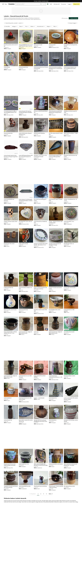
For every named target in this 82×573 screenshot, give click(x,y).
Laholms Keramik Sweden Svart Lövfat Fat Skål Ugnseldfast (55, 156)
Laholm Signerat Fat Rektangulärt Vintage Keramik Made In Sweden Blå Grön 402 (25, 200)
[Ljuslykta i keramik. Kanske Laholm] (11, 213)
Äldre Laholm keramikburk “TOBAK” (71, 133)
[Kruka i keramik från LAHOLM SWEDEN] (41, 368)
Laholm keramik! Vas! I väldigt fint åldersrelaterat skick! (25, 332)
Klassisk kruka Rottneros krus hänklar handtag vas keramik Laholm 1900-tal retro (9, 465)
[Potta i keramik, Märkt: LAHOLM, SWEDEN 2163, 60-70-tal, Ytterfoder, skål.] (11, 324)
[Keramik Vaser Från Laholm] (11, 235)
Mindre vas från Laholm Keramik (10, 309)
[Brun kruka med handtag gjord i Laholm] (41, 191)
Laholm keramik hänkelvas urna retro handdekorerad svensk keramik (70, 68)
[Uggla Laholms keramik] (26, 235)
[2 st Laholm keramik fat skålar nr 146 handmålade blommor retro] (11, 103)
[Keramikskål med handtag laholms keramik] (71, 37)
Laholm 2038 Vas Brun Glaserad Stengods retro (25, 134)
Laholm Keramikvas (52, 420)
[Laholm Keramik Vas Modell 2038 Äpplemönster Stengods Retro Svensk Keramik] (56, 103)
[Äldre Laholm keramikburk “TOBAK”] (71, 125)
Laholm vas (36, 331)
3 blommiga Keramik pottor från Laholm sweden (25, 398)
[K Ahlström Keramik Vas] (11, 279)
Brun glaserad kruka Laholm (69, 486)
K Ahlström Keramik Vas (8, 287)
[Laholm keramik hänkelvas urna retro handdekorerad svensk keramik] (71, 59)
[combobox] (28, 4)
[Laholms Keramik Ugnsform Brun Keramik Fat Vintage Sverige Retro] (11, 147)
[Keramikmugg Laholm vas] (71, 235)
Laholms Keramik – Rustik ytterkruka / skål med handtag (56, 487)
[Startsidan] (11, 4)
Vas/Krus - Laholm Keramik (39, 397)
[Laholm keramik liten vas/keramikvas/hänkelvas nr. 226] (56, 368)
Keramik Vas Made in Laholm (69, 375)
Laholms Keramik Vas (8, 420)
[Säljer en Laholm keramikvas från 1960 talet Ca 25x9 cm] (41, 279)
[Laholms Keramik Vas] (11, 412)
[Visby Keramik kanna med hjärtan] (41, 478)
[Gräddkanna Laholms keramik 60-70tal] (71, 103)
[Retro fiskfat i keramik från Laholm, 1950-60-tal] (26, 412)
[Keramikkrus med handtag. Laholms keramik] (71, 412)
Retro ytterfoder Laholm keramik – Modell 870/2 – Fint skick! (71, 465)
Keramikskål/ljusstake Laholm (54, 309)
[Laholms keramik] (56, 37)
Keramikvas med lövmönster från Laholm (70, 156)
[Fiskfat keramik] (11, 59)
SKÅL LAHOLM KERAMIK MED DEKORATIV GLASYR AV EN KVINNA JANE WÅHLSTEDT (41, 465)
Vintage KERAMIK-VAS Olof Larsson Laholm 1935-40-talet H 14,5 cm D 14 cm (26, 45)
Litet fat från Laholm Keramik (69, 287)
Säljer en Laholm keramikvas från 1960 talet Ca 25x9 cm (40, 288)
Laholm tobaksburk (7, 397)
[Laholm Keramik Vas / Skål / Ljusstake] (71, 302)
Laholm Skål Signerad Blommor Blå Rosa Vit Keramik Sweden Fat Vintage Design (25, 156)
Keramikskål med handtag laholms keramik (70, 45)
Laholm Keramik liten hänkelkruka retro (40, 222)
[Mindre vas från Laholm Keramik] (11, 302)
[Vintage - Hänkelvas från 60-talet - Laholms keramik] (56, 213)
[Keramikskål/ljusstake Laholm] (56, 302)
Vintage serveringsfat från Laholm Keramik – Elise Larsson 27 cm (41, 244)
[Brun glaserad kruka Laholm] (71, 478)
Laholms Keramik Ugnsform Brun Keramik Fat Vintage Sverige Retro (11, 156)
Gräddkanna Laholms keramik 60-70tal (70, 112)
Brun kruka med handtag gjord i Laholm (40, 200)
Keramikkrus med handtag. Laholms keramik (71, 421)
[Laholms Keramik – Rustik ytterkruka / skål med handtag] (56, 478)
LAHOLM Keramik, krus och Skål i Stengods (25, 376)
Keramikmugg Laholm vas (69, 243)
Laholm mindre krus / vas (24, 464)
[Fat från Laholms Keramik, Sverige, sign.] (56, 125)
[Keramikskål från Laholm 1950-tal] (26, 213)
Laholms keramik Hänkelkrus (39, 133)
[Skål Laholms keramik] (41, 37)
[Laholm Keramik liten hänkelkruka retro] (41, 213)
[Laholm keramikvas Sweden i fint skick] (26, 279)
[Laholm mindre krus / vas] (26, 456)
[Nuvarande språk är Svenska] (48, 4)
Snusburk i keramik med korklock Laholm (55, 288)
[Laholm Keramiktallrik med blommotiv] (11, 191)
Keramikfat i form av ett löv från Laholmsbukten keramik (40, 156)
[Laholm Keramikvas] (56, 412)
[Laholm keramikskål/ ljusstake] (26, 478)
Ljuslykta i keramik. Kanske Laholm (10, 221)
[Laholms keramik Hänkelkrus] (41, 125)
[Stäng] (81, 1)
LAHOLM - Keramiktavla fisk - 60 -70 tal (70, 200)
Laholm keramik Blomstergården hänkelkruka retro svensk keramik (55, 68)
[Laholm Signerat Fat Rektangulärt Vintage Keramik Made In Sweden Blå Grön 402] (26, 191)
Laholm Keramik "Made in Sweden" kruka (56, 200)
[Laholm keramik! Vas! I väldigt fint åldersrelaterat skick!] (26, 324)
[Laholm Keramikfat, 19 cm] (71, 213)
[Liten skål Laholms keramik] (71, 324)
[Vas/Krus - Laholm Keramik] (41, 390)
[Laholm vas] (41, 324)
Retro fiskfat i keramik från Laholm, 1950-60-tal (26, 421)
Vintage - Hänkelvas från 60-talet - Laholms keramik (56, 222)
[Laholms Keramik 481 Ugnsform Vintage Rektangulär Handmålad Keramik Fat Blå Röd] (26, 103)
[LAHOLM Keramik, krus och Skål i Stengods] (26, 368)
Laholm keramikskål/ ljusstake (24, 486)
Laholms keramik (52, 44)
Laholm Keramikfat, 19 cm (69, 221)
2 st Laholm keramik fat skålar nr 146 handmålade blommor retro (10, 112)
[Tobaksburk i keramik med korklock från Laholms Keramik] (11, 478)
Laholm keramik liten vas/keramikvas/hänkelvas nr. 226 (55, 376)
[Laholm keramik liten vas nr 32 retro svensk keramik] (41, 59)
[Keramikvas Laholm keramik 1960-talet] (41, 302)
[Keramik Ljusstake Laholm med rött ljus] (11, 37)
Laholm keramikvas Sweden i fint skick (25, 288)
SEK (51, 4)
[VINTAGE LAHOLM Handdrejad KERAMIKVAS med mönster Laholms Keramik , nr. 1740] (41, 412)
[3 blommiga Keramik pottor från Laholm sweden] (26, 390)
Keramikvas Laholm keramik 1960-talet (40, 310)
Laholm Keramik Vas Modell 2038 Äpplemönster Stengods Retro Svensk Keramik (55, 112)
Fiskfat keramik (7, 67)
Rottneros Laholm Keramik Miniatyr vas (41, 112)
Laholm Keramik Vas (53, 397)
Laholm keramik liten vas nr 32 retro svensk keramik (41, 68)
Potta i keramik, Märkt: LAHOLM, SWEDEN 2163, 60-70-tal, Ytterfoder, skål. (10, 332)
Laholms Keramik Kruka (23, 67)
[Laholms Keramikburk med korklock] (56, 456)
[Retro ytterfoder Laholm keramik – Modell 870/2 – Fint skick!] (71, 456)
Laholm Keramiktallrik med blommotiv (9, 200)
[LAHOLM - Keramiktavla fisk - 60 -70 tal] (71, 191)
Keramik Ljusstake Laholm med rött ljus (11, 45)
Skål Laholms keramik (38, 44)
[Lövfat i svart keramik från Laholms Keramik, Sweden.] (71, 390)
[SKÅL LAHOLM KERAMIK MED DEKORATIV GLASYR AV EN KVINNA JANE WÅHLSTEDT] (41, 456)
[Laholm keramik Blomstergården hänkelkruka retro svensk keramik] (56, 59)
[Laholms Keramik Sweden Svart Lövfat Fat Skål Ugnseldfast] (56, 147)
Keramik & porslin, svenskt (11, 23)
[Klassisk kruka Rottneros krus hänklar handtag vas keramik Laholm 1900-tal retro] (11, 456)
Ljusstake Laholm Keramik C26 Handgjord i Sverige (55, 244)
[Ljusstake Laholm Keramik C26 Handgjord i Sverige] (56, 235)
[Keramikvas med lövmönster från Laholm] (71, 147)
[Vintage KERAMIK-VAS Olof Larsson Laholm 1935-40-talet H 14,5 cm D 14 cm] (26, 36)
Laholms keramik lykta (8, 133)
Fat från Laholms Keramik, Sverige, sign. (56, 134)
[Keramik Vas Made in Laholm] (71, 368)
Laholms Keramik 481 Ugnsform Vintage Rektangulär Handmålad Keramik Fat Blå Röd (25, 112)
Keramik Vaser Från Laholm (9, 243)
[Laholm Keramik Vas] (56, 390)
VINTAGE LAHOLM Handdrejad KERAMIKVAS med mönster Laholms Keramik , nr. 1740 (41, 421)
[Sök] (41, 4)
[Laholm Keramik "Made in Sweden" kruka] (56, 191)
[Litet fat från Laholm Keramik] (71, 279)
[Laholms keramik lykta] (11, 125)
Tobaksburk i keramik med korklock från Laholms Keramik (11, 487)
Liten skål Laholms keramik (69, 331)
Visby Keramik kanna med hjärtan (40, 486)
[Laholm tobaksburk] (11, 390)
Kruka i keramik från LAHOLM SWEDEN (39, 376)
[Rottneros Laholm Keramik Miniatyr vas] (41, 103)
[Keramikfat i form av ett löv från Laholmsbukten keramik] (41, 147)
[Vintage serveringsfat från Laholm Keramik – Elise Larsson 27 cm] (41, 235)
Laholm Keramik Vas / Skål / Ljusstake (69, 310)
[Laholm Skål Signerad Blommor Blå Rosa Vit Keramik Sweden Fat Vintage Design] (26, 147)
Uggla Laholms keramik (23, 243)
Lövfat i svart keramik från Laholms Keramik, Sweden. (71, 398)
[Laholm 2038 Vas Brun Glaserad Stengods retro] (26, 125)
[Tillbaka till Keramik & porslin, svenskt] (4, 23)
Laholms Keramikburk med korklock (56, 464)
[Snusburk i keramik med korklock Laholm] (56, 279)
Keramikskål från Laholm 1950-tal (25, 221)
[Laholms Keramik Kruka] (26, 59)
